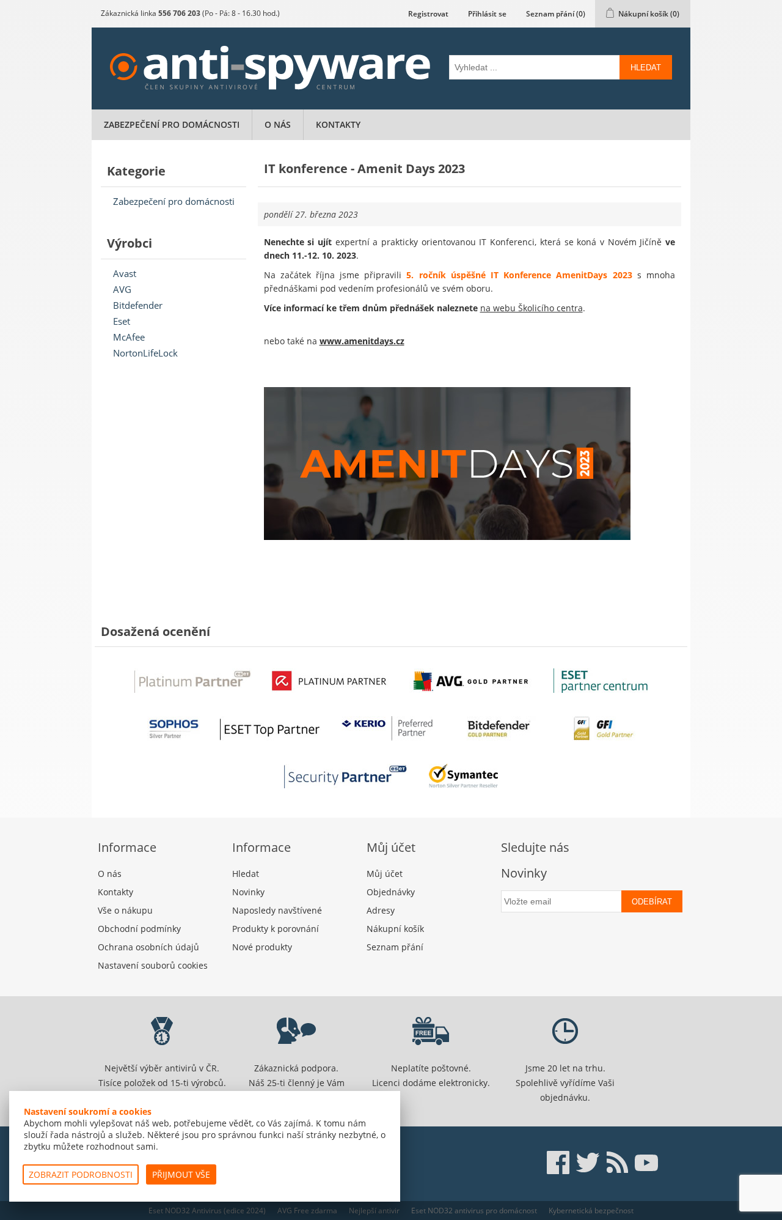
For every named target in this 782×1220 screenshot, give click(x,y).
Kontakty (338, 124)
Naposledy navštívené (277, 910)
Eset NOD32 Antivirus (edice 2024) (207, 1210)
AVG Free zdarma (307, 1210)
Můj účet (385, 873)
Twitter (587, 1162)
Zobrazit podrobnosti (81, 1174)
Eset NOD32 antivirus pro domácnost (474, 1210)
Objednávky (391, 892)
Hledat (645, 67)
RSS (617, 1162)
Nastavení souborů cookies (153, 965)
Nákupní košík (395, 928)
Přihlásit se (487, 14)
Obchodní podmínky (139, 928)
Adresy (381, 910)
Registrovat (428, 14)
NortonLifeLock (145, 353)
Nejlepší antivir (374, 1210)
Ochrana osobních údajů (148, 947)
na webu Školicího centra (531, 308)
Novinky (248, 892)
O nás (278, 124)
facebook (558, 1162)
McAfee (129, 337)
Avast (124, 273)
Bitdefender (138, 305)
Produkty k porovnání (275, 928)
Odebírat (652, 901)
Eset (121, 321)
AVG (122, 289)
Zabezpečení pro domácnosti (171, 124)
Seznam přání (395, 947)
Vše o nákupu (125, 910)
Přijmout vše (181, 1174)
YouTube (646, 1162)
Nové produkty (262, 947)
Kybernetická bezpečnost (591, 1210)
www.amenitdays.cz (362, 341)
